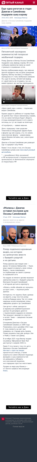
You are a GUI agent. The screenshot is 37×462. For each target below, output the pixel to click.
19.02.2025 (5, 18)
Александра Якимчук (20, 18)
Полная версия (18, 426)
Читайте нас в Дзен (18, 198)
